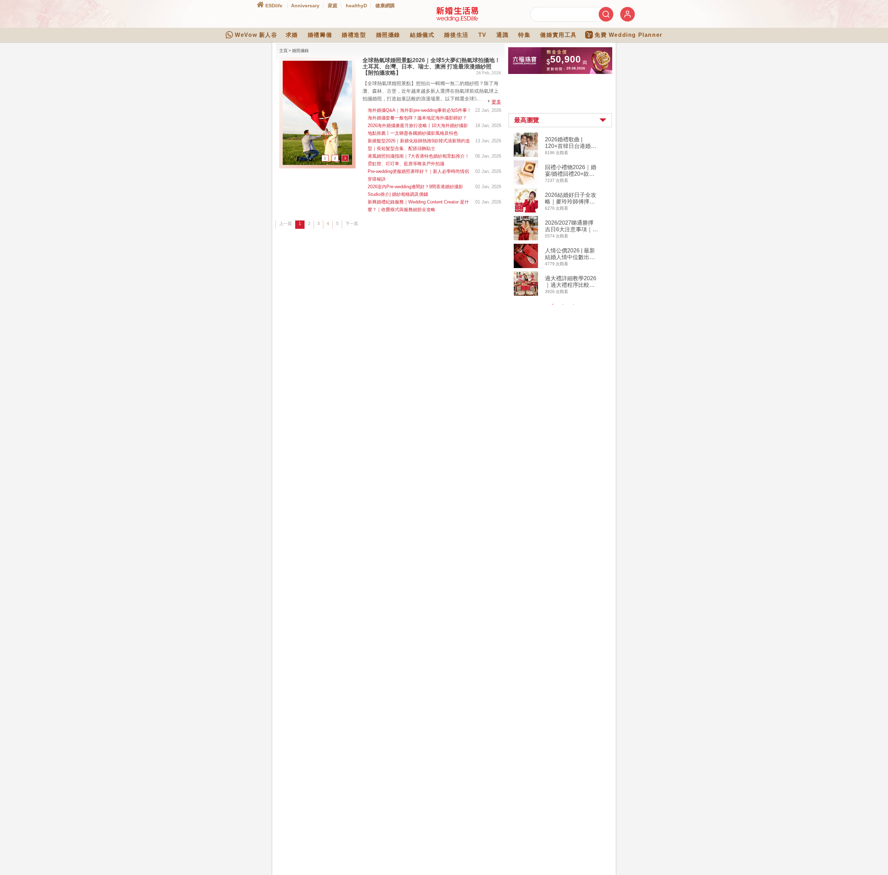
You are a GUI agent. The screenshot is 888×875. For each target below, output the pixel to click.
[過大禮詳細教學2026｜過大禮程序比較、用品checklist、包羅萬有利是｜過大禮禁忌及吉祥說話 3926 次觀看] (526, 294)
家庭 (333, 5)
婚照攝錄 (388, 35)
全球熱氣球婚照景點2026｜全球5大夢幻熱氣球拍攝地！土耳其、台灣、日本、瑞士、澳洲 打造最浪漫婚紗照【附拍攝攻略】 (431, 66)
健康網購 (385, 5)
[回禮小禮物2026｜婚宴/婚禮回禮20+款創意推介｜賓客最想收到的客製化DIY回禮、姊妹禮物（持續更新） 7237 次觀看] (526, 183)
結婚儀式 (422, 35)
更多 (496, 102)
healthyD (356, 5)
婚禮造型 (354, 35)
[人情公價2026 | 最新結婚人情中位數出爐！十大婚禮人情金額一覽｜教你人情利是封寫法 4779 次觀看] (526, 266)
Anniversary (305, 5)
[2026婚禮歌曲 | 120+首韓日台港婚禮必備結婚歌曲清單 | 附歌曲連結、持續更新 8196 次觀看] (526, 155)
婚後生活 (456, 35)
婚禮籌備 (320, 35)
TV (482, 35)
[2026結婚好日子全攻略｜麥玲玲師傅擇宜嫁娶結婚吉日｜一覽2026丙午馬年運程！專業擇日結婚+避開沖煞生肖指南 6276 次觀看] (526, 211)
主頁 (283, 50)
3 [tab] (573, 304)
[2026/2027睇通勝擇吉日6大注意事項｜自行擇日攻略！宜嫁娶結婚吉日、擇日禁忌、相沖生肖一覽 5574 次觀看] (526, 238)
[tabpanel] (566, 215)
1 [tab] (552, 304)
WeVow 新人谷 (256, 35)
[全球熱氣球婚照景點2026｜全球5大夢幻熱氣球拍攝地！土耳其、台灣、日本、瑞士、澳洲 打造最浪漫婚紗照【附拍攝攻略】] (317, 163)
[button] (560, 120)
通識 (502, 35)
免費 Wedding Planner (629, 35)
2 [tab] (563, 304)
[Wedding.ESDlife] (457, 20)
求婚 (292, 35)
